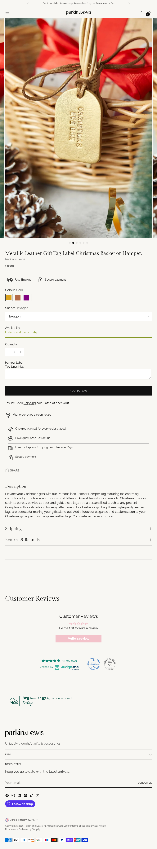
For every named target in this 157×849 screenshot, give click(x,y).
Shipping (30, 403)
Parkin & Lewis (15, 259)
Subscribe (145, 782)
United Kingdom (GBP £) (22, 820)
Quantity (11, 344)
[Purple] (26, 297)
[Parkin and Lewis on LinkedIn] (19, 796)
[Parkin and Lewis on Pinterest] (26, 796)
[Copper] (17, 297)
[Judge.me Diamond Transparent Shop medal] (93, 664)
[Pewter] (35, 297)
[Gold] (8, 297)
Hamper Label (14, 362)
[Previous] (28, 3)
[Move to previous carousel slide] (140, 574)
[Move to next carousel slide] (148, 574)
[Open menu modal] (7, 12)
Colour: (14, 290)
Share (15, 470)
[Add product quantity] (20, 352)
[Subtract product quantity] (8, 352)
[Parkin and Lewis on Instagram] (13, 796)
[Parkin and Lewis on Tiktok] (32, 796)
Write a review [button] (78, 638)
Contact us (43, 438)
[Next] (129, 3)
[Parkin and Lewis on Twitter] (38, 796)
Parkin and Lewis (34, 826)
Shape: (16, 308)
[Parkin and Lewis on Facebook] (7, 796)
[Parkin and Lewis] (78, 12)
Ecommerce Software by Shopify (22, 829)
